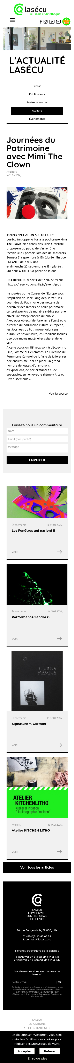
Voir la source (58, 393)
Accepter (24, 1051)
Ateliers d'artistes (37, 1028)
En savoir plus (37, 1058)
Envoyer (37, 460)
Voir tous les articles (37, 867)
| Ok (59, 982)
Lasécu (37, 1020)
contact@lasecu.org (38, 939)
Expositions (37, 1024)
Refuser (50, 1051)
